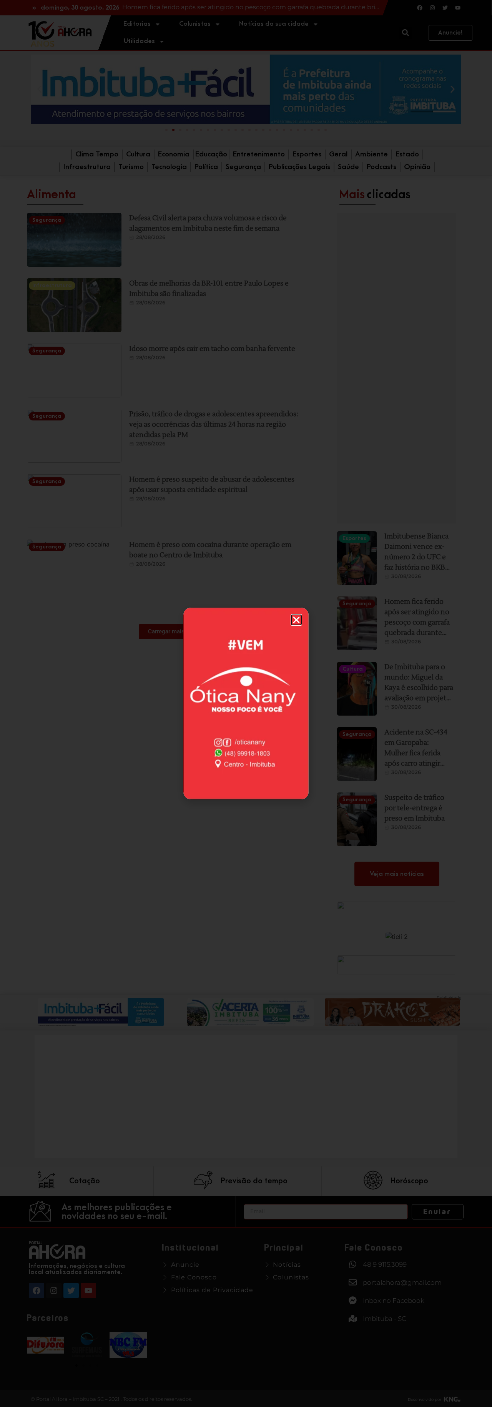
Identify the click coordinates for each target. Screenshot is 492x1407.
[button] (296, 620)
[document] (246, 703)
